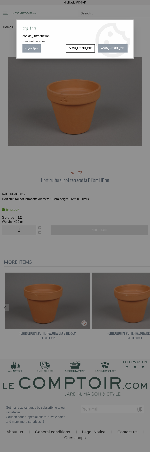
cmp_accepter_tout (114, 48)
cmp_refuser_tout (82, 48)
